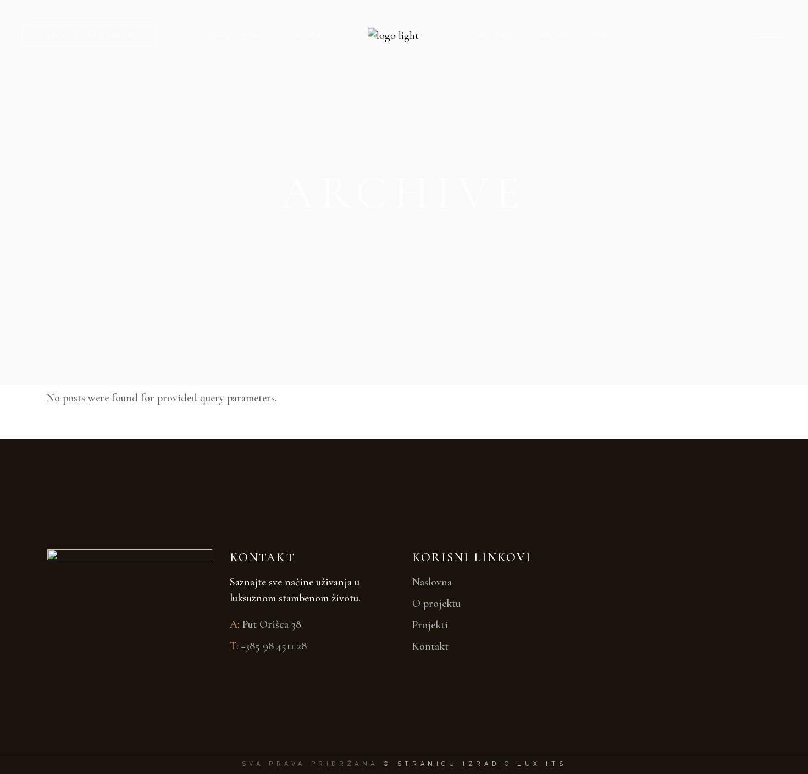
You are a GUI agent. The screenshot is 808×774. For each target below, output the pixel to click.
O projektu (436, 603)
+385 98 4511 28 (274, 646)
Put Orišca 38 (271, 624)
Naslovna (432, 582)
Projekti (430, 625)
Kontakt (430, 646)
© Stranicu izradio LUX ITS (475, 763)
